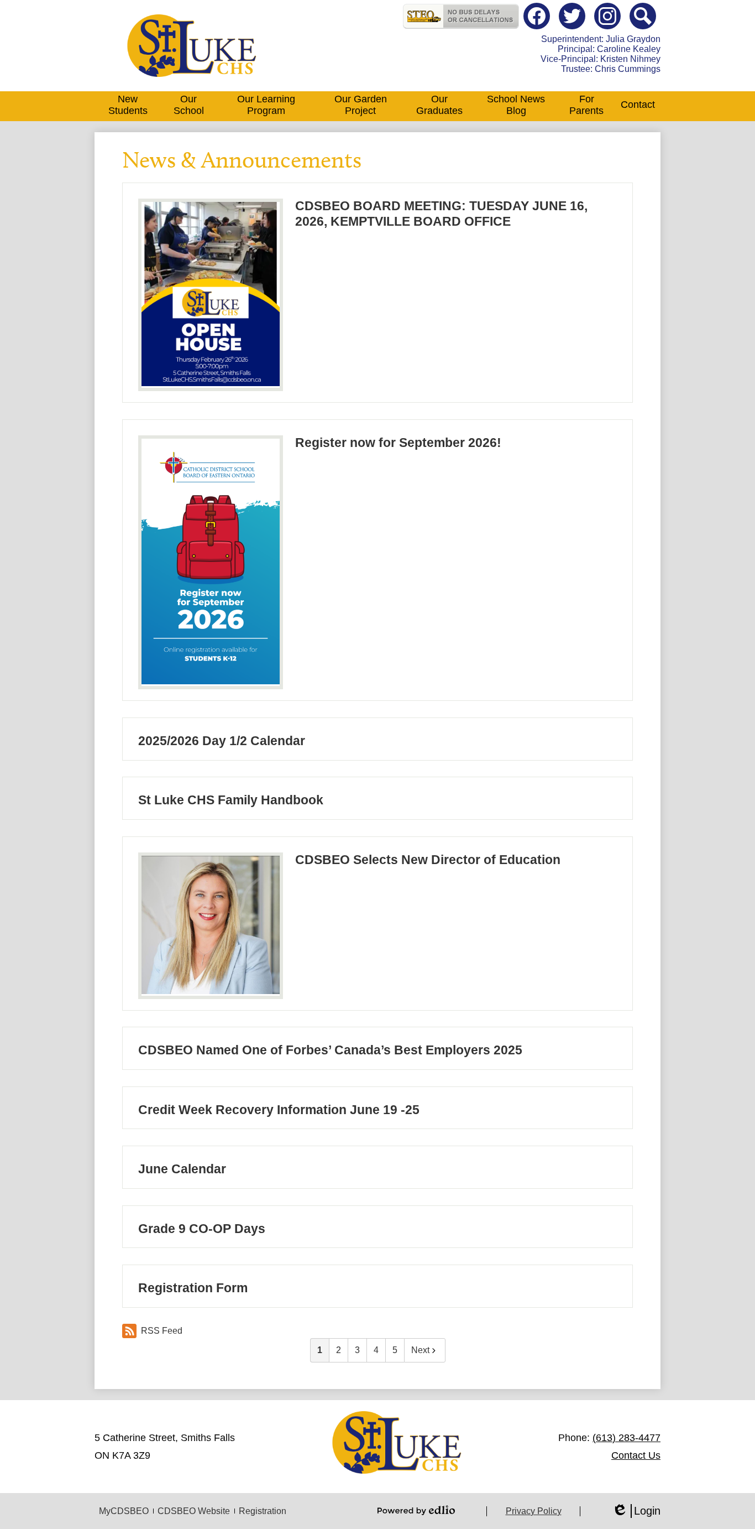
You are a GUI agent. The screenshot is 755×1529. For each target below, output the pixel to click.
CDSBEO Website (194, 1511)
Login (636, 1511)
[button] (128, 106)
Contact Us (635, 1455)
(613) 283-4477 (626, 1437)
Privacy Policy (534, 1511)
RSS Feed (161, 1330)
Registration (262, 1511)
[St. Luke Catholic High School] (192, 45)
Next (420, 1350)
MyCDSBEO (124, 1511)
